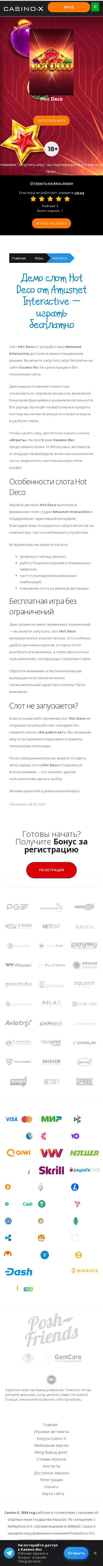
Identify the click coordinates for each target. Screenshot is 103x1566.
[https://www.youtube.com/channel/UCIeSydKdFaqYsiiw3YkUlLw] (23, 1414)
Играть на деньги (51, 223)
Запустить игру (51, 120)
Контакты (51, 1465)
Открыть (76, 1553)
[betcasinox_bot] (78, 1414)
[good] (59, 198)
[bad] (33, 198)
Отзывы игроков (51, 1459)
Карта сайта (53, 1493)
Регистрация (51, 870)
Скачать (51, 1486)
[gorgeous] (67, 198)
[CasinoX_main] (65, 1414)
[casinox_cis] (37, 1414)
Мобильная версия (51, 1445)
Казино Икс (29, 367)
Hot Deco (60, 258)
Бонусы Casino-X (51, 1438)
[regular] (50, 198)
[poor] (42, 198)
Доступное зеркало (51, 1472)
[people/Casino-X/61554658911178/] (51, 1414)
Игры (39, 258)
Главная (19, 258)
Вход (69, 7)
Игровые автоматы (51, 1431)
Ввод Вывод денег (51, 1452)
